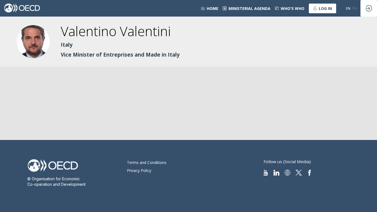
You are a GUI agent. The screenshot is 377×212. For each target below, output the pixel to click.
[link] (209, 8)
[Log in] (368, 8)
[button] (322, 8)
